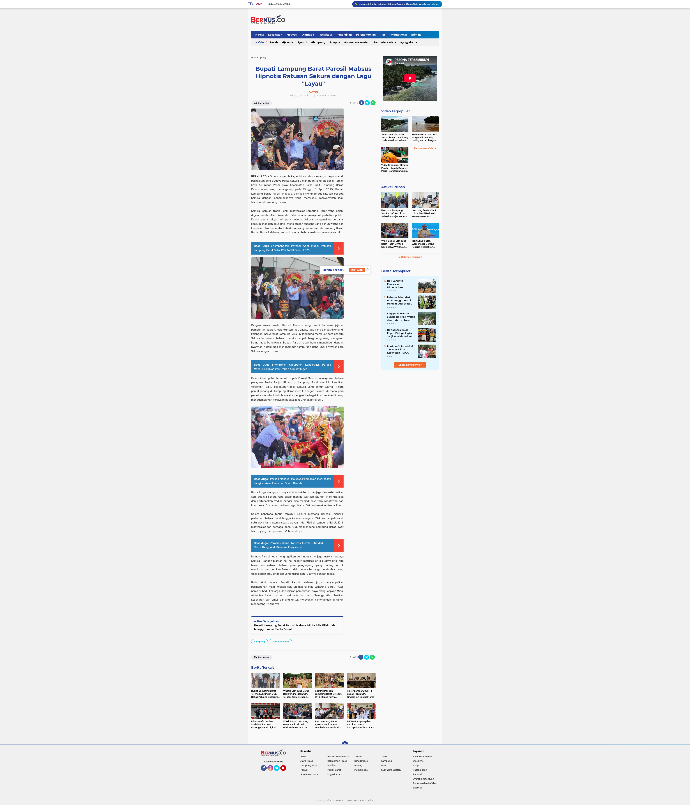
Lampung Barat (280, 641)
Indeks (259, 34)
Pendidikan (344, 34)
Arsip (415, 765)
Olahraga (308, 34)
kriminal (416, 34)
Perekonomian (366, 34)
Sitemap (417, 787)
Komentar (263, 103)
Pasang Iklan (420, 770)
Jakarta (288, 42)
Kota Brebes (361, 761)
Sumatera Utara (386, 42)
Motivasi (292, 34)
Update (358, 270)
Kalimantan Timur (337, 761)
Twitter (278, 772)
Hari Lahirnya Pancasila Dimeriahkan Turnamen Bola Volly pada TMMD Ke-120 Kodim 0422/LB (399, 284)
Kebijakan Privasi (422, 756)
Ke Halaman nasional (409, 257)
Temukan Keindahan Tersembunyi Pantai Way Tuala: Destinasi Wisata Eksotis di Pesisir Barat (394, 137)
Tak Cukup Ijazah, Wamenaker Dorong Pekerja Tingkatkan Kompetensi (423, 243)
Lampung (319, 42)
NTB (383, 765)
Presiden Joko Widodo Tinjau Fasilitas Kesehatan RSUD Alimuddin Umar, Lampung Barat (400, 349)
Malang (358, 765)
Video (261, 42)
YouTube (285, 772)
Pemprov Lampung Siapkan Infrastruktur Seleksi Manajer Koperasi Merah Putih (394, 213)
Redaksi (417, 774)
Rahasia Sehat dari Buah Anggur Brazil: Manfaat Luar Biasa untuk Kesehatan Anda (399, 300)
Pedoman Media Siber (425, 783)
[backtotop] (345, 744)
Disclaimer (418, 761)
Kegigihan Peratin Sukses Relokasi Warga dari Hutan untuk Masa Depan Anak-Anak (401, 317)
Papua (336, 42)
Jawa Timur (306, 761)
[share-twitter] (367, 102)
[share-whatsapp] (373, 102)
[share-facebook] (361, 102)
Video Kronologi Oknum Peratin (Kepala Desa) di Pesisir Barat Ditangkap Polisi (394, 168)
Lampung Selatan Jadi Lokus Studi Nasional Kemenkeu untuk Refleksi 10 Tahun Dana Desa (424, 213)
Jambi (303, 42)
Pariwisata (325, 34)
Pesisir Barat (334, 770)
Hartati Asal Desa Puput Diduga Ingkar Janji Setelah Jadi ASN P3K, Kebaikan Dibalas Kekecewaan (399, 4)
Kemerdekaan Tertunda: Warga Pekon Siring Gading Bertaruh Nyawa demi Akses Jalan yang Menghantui (425, 137)
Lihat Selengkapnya (409, 364)
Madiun (331, 765)
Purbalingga (361, 770)
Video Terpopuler (395, 111)
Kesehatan (275, 34)
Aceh (275, 42)
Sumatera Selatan (357, 42)
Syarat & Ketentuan (423, 779)
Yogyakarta (409, 42)
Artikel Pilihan (393, 187)
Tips (382, 34)
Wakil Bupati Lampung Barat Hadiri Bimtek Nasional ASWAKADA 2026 (393, 243)
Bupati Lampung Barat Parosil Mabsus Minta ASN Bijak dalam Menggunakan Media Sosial (296, 627)
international (398, 34)
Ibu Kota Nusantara (338, 756)
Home (258, 4)
